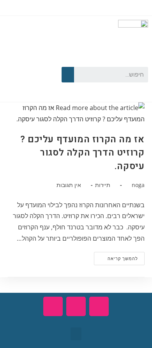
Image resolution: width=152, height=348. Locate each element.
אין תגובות (69, 185)
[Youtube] (18, 61)
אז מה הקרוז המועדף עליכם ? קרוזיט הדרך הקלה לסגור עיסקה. (82, 153)
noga (138, 185)
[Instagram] (29, 84)
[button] (76, 333)
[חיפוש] (68, 74)
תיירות (102, 185)
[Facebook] (40, 61)
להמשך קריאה (116, 256)
